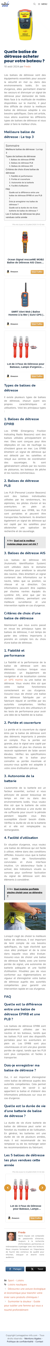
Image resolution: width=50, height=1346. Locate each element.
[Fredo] (11, 1240)
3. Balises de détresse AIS (21, 166)
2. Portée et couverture (19, 179)
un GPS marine (13, 679)
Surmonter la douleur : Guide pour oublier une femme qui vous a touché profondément (23, 1305)
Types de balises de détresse (21, 156)
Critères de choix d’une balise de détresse (22, 171)
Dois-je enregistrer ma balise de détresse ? (23, 203)
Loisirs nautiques (17, 1284)
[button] (34, 4)
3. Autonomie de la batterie (21, 182)
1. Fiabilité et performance (20, 176)
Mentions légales (32, 1338)
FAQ (8, 189)
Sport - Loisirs (16, 1280)
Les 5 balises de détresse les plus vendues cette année (23, 216)
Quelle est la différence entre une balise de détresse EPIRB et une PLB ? (25, 195)
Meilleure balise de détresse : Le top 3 (24, 151)
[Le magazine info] (5, 4)
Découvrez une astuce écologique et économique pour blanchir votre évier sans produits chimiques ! (25, 1293)
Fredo (21, 1232)
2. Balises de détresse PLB (21, 163)
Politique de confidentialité (20, 1341)
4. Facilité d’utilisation (18, 186)
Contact (39, 1341)
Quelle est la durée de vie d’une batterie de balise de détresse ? (23, 209)
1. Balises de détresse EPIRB (22, 159)
